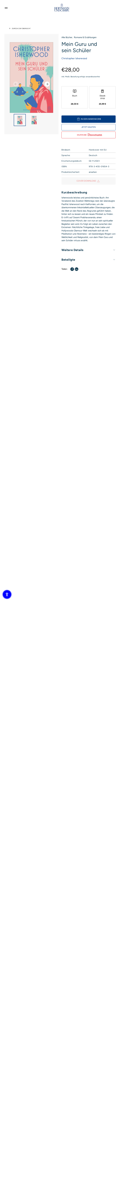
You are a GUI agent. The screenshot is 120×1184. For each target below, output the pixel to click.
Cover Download (86, 181)
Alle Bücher (66, 37)
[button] (7, 594)
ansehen (93, 172)
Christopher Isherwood (74, 58)
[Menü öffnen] (6, 7)
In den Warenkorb (91, 119)
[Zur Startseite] (62, 7)
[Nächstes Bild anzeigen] (47, 84)
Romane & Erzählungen (85, 37)
